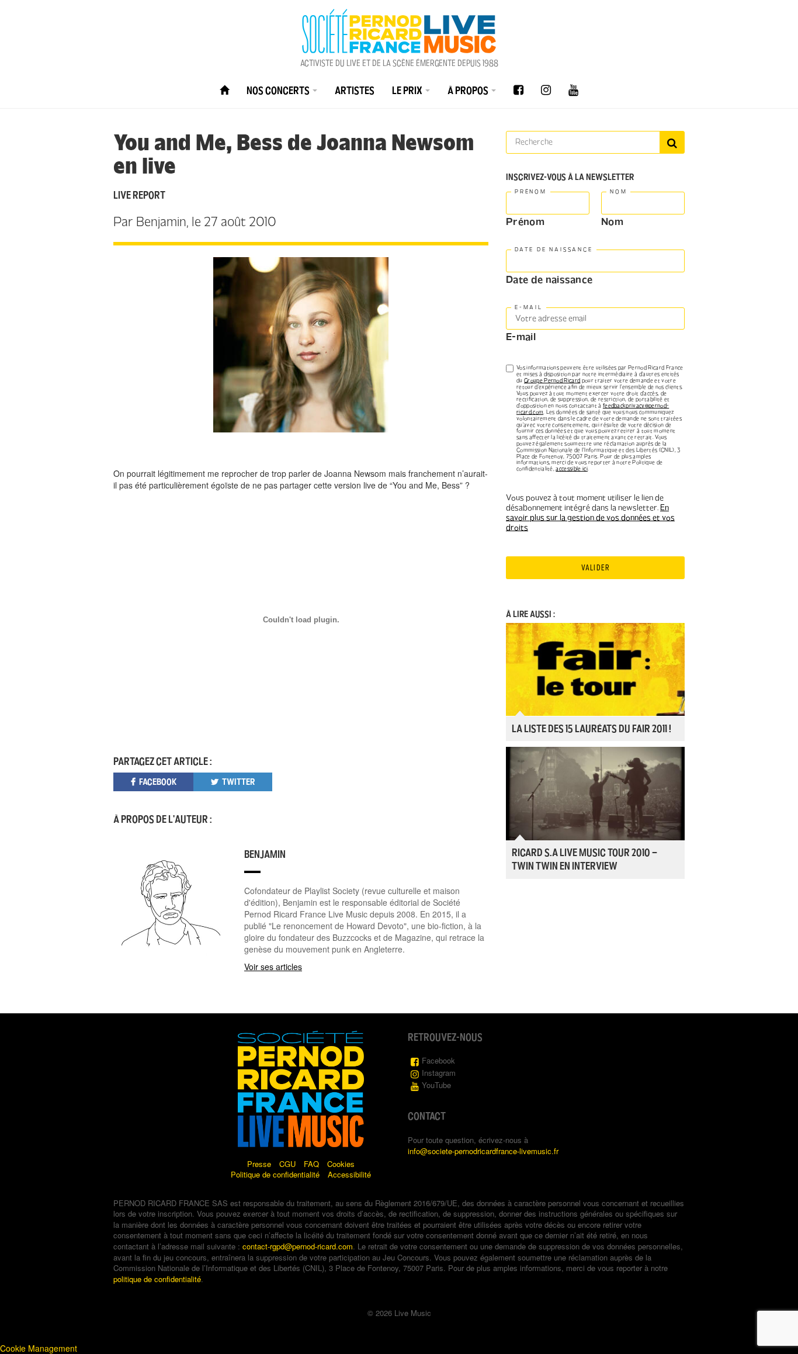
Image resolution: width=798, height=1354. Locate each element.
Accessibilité (349, 1174)
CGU (287, 1163)
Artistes (354, 90)
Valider (595, 568)
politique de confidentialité (157, 1278)
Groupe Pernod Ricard (552, 380)
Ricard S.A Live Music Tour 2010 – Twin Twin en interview (584, 859)
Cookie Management (38, 1348)
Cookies (341, 1163)
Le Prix (408, 90)
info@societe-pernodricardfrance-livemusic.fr (483, 1150)
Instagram (439, 1072)
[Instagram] (546, 90)
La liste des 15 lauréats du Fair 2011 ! (591, 728)
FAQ (311, 1163)
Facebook (438, 1060)
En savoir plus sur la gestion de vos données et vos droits (590, 517)
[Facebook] (518, 90)
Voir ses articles (273, 966)
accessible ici (571, 469)
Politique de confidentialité (275, 1174)
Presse (259, 1163)
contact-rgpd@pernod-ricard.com (297, 1246)
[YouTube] (573, 90)
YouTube (436, 1084)
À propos (468, 90)
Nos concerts (279, 90)
